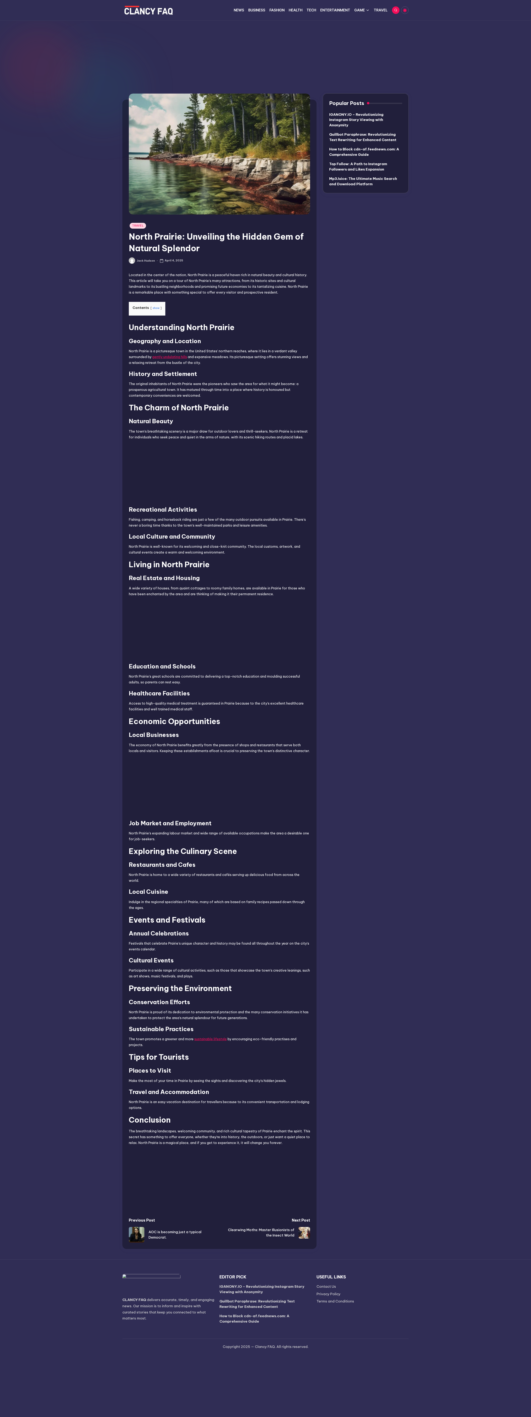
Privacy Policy (328, 1294)
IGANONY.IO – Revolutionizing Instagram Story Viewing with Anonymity (356, 119)
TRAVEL (138, 225)
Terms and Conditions (335, 1301)
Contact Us (326, 1286)
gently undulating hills (169, 357)
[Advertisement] (265, 52)
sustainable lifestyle (210, 1039)
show (156, 308)
